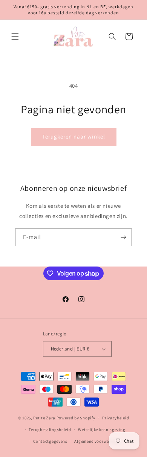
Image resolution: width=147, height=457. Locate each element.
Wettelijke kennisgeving (101, 429)
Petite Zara (44, 417)
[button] (15, 36)
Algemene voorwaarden (97, 441)
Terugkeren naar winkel (73, 136)
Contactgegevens (50, 441)
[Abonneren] (123, 237)
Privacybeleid (115, 417)
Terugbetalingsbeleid (50, 429)
